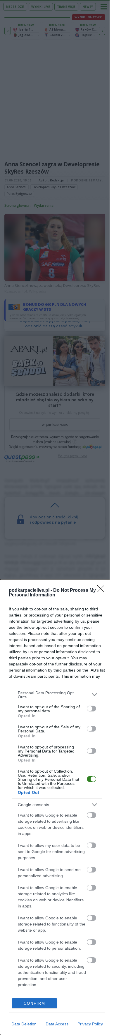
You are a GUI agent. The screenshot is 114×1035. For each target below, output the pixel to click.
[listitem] (57, 695)
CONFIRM (34, 1003)
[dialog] (57, 807)
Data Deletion (24, 1024)
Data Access (57, 1024)
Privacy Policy (90, 1024)
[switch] (91, 708)
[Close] (102, 590)
